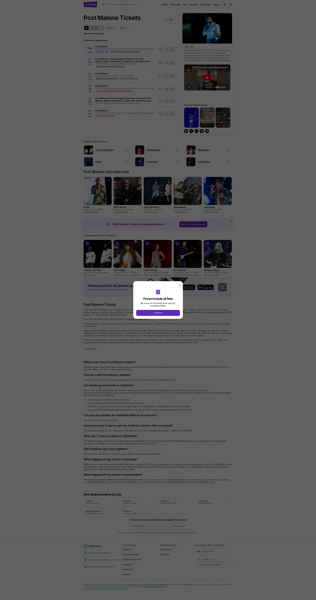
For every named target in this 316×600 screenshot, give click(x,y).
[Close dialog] (180, 286)
